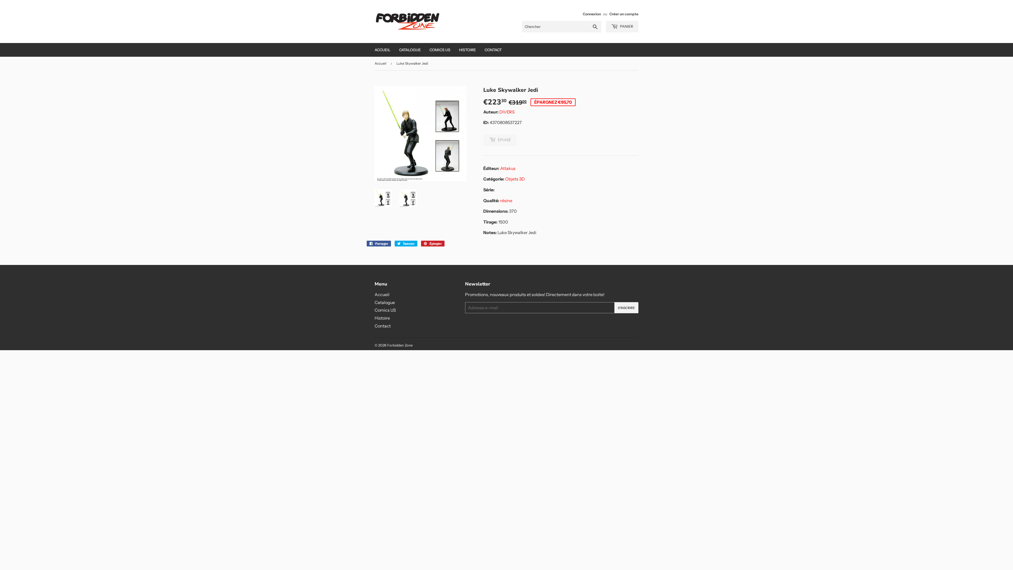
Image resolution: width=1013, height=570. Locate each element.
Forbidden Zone (400, 345)
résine (506, 200)
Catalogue (410, 50)
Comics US (439, 50)
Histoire (467, 50)
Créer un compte (623, 14)
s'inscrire (626, 308)
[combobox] (561, 26)
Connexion (592, 14)
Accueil (382, 50)
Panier (626, 26)
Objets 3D (515, 179)
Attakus (507, 168)
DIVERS (507, 112)
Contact (493, 50)
